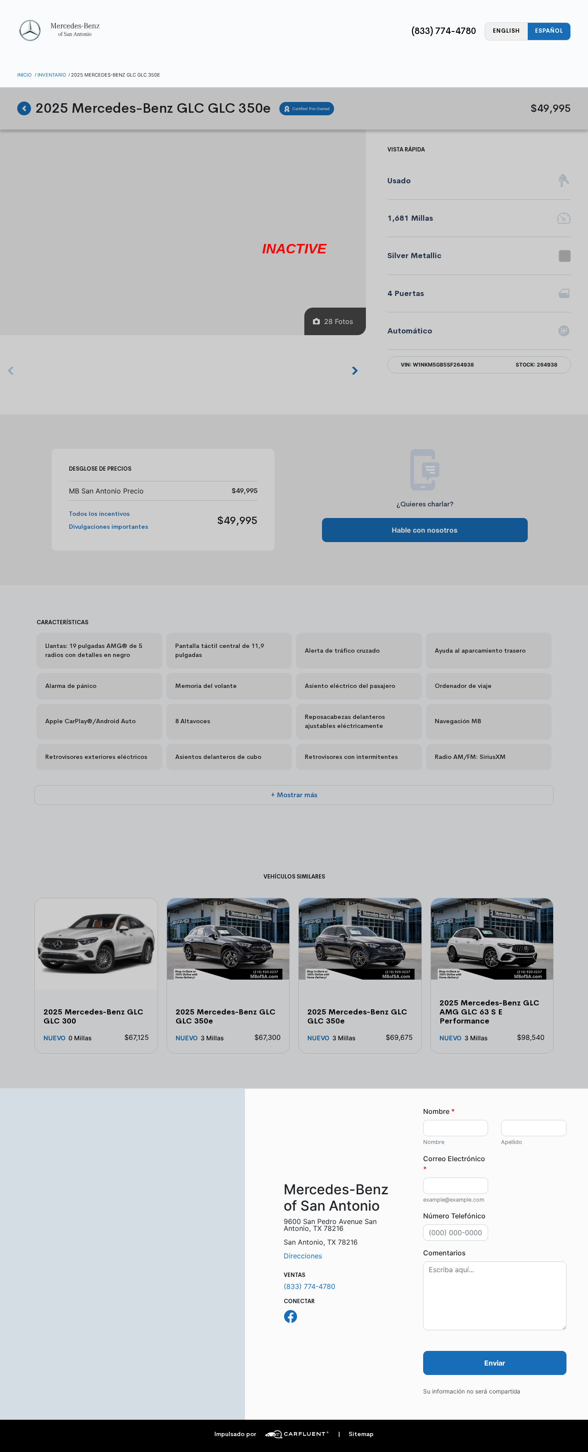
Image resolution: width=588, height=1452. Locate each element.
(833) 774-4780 (444, 31)
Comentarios (444, 1253)
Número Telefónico (454, 1216)
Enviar (494, 1363)
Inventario (51, 75)
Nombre (439, 1111)
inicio (24, 75)
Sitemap (356, 1434)
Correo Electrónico (454, 1163)
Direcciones (303, 1256)
